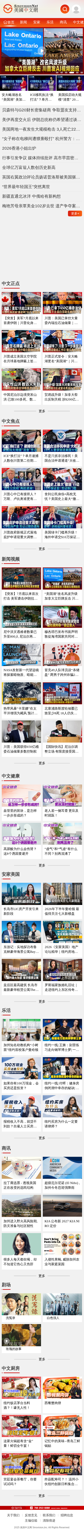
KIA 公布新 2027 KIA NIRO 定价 (62, 1223)
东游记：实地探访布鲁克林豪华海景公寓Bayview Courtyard (21, 949)
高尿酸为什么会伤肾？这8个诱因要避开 (20, 851)
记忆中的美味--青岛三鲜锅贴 (62, 1443)
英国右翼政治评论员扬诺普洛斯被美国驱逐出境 (42, 177)
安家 (36, 22)
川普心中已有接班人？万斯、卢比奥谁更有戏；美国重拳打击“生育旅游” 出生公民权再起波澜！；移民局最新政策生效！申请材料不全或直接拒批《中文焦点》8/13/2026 (21, 496)
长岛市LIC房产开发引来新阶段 (21, 911)
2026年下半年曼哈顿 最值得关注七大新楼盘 (62, 911)
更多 (75, 213)
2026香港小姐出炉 (19, 148)
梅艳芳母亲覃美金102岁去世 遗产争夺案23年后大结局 (42, 206)
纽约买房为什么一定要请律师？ (61, 1124)
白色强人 (53, 1318)
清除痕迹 (49, 1520)
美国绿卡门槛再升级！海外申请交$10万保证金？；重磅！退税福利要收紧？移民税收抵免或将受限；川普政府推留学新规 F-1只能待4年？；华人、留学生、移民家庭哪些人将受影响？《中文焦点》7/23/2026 (62, 535)
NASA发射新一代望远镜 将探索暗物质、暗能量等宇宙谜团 (21, 672)
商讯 (63, 22)
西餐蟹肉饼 (53, 1403)
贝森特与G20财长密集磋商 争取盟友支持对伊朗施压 (42, 110)
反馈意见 (31, 1515)
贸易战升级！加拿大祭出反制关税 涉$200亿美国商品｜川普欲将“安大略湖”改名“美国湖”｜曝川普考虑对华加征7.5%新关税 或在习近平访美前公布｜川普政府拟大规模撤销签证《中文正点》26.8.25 (62, 397)
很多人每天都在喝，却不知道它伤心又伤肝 (20, 1262)
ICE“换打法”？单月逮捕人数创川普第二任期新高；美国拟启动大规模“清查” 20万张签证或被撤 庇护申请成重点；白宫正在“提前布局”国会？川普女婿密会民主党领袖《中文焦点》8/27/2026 (21, 458)
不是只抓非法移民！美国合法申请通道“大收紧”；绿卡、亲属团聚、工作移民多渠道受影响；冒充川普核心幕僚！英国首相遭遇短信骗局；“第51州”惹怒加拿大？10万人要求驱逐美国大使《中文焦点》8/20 (62, 458)
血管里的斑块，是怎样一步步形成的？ (20, 813)
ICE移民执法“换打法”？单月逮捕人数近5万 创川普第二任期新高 (42, 97)
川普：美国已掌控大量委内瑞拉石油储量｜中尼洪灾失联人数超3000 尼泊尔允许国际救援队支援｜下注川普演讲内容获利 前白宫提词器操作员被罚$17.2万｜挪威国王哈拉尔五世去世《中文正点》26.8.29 (62, 320)
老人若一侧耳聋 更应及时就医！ (62, 813)
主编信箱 (31, 1520)
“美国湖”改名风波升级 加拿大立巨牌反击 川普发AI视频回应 (62, 596)
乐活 (50, 22)
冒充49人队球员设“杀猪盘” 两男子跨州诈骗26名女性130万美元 (62, 672)
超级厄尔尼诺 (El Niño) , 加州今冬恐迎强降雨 (62, 1185)
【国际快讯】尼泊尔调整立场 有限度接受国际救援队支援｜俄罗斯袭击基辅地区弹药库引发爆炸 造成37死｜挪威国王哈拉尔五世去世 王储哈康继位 (62, 749)
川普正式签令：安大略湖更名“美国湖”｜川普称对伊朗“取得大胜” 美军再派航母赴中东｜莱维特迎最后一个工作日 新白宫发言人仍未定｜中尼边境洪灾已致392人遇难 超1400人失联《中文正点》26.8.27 (62, 359)
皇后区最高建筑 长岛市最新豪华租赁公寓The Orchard (21, 987)
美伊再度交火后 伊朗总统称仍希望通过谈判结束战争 (42, 119)
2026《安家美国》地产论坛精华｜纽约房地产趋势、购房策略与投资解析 (61, 949)
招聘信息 (67, 1515)
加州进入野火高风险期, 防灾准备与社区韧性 (21, 1223)
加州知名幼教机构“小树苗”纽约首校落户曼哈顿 (21, 1047)
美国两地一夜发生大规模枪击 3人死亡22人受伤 (42, 129)
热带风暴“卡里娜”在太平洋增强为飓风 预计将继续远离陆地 (21, 711)
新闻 (23, 22)
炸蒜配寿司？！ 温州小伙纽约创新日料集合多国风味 (62, 1481)
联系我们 (49, 1515)
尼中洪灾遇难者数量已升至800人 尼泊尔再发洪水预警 (20, 634)
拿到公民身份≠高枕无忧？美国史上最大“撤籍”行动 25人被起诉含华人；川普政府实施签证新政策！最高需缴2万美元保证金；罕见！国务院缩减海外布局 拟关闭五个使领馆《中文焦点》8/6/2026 (62, 496)
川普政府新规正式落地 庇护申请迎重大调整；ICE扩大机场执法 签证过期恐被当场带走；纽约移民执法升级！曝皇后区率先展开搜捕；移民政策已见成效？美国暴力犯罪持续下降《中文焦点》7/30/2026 (21, 535)
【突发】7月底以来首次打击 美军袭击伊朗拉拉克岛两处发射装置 (21, 596)
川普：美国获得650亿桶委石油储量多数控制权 (21, 749)
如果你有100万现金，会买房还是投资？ (21, 1085)
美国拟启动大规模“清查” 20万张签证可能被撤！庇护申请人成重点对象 (70, 97)
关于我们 (13, 1515)
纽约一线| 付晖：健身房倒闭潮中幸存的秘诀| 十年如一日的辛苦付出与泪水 (62, 1085)
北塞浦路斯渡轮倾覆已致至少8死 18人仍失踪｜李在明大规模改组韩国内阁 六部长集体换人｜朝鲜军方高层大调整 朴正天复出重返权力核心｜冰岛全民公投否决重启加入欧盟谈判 (62, 711)
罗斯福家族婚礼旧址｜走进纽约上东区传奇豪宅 (61, 987)
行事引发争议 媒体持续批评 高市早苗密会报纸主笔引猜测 (42, 158)
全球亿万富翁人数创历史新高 (28, 167)
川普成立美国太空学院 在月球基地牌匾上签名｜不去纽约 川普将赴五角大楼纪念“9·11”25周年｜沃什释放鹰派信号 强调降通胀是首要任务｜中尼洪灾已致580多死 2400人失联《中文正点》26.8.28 (21, 359)
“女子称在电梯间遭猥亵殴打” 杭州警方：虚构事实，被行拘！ (42, 138)
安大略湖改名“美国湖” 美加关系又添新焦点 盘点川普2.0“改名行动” (14, 97)
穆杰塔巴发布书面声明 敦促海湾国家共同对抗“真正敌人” (61, 634)
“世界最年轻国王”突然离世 (26, 186)
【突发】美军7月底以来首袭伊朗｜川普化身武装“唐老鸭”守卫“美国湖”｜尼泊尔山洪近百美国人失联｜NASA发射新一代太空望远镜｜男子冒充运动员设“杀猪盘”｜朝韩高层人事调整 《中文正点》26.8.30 (21, 320)
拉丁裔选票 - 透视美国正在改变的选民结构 (20, 1185)
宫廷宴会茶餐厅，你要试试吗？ (20, 1481)
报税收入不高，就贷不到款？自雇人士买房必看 (20, 1124)
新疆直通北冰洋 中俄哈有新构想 (31, 196)
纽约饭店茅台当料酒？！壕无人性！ (17, 1405)
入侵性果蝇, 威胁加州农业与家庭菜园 (62, 1262)
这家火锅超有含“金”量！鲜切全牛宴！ (18, 1443)
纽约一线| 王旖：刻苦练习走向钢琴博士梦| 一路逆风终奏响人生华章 (62, 1047)
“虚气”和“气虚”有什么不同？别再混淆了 (61, 851)
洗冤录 (10, 1318)
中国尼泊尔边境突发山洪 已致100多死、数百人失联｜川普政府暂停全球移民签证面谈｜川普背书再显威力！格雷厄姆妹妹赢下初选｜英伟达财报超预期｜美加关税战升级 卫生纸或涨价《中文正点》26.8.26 (21, 397)
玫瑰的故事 (13, 1349)
